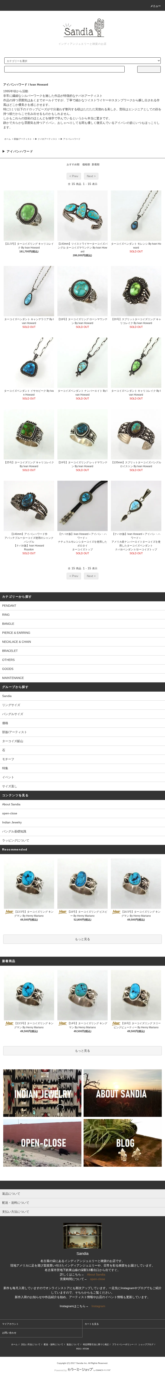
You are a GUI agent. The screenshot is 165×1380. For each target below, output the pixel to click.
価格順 (86, 164)
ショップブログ (145, 1344)
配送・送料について (53, 1344)
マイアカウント (10, 1324)
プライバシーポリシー (123, 1344)
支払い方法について (30, 1344)
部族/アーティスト (23, 139)
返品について (73, 1344)
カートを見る (92, 1324)
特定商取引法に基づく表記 (96, 1344)
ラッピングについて (15, 840)
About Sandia (11, 804)
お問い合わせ (9, 1332)
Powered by (60, 1370)
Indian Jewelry (12, 822)
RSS (78, 1349)
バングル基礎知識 (14, 831)
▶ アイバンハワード (70, 139)
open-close (9, 813)
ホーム (7, 139)
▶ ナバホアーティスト (46, 139)
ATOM (86, 1349)
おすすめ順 (73, 164)
